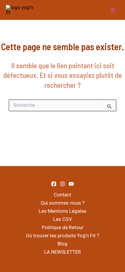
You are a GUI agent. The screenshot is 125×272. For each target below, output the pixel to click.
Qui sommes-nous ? (63, 203)
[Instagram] (62, 183)
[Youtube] (71, 183)
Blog (62, 244)
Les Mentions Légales (62, 211)
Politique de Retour (62, 227)
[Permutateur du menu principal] (112, 10)
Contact (62, 195)
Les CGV (62, 219)
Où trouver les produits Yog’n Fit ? (62, 235)
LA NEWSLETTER (62, 252)
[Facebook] (53, 183)
